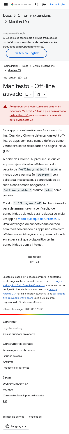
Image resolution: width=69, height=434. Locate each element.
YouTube (8, 389)
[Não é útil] (25, 78)
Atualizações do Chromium (19, 350)
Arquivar (8, 361)
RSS (5, 401)
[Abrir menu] (6, 4)
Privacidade (35, 416)
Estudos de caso (12, 356)
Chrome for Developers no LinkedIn (23, 395)
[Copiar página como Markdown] (38, 94)
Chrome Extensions (34, 15)
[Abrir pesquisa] (37, 4)
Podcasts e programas (16, 367)
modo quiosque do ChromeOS (38, 219)
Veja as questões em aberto (19, 334)
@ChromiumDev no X (15, 383)
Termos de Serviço (13, 416)
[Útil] (20, 78)
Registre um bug (12, 328)
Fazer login (57, 4)
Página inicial (10, 65)
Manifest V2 (19, 21)
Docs (7, 15)
